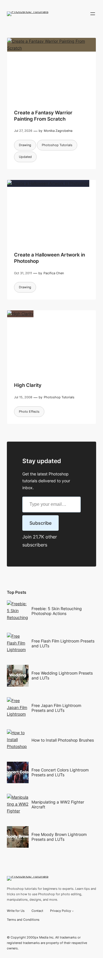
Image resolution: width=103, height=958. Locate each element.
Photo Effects (29, 412)
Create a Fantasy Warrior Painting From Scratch (43, 116)
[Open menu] (92, 13)
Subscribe (40, 523)
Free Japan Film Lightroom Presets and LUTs (56, 708)
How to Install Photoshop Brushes (62, 740)
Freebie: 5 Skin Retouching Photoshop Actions (56, 611)
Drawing (25, 145)
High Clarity (27, 385)
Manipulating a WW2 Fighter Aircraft (57, 804)
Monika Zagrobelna (58, 131)
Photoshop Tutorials (57, 145)
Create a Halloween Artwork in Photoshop (49, 258)
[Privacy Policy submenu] (73, 911)
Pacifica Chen (53, 273)
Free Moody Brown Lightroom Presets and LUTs (59, 837)
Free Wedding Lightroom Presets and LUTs (62, 675)
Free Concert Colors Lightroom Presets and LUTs (60, 772)
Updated (25, 157)
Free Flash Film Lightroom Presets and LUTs (62, 643)
